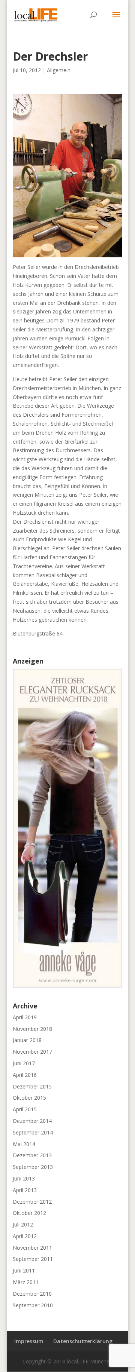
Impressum (29, 1341)
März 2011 (26, 1282)
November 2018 (32, 1028)
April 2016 (25, 1074)
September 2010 (33, 1305)
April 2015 (25, 1109)
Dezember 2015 (32, 1086)
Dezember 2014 (32, 1120)
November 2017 (32, 1051)
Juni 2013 (24, 1178)
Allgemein (58, 70)
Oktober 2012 (29, 1212)
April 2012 (25, 1236)
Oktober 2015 (29, 1097)
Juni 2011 (24, 1270)
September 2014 (33, 1132)
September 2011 (33, 1258)
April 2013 (25, 1190)
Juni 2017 (24, 1063)
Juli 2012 (23, 1224)
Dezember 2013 (32, 1155)
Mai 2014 (24, 1144)
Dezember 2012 (32, 1201)
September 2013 (33, 1166)
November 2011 (32, 1247)
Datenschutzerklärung (82, 1341)
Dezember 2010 (32, 1293)
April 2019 (25, 1017)
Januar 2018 (27, 1040)
